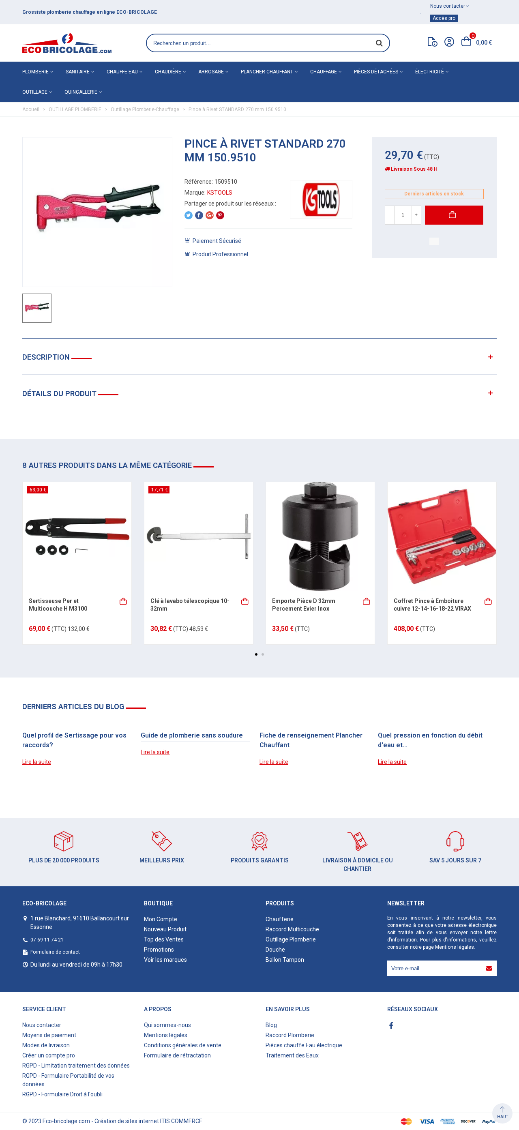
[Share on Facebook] (199, 215)
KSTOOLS (219, 192)
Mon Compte (160, 919)
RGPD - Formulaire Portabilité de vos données (68, 1079)
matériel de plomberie (136, 12)
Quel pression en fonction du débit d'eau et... (430, 740)
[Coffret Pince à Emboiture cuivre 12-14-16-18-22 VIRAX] (442, 536)
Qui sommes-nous (167, 1025)
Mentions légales (454, 947)
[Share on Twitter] (188, 215)
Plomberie (35, 72)
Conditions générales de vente (182, 1045)
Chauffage (323, 72)
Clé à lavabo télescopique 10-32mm (189, 605)
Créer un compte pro (48, 1055)
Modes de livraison (46, 1045)
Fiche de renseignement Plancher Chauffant (311, 740)
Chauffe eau (122, 72)
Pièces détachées (376, 72)
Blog (271, 1025)
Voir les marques (165, 959)
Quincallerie (80, 92)
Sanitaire (78, 72)
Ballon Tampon (285, 959)
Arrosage (211, 72)
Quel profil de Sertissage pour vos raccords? (74, 740)
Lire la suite (36, 762)
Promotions (159, 949)
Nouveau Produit (165, 929)
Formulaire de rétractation (177, 1055)
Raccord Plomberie (290, 1035)
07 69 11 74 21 (47, 940)
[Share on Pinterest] (220, 215)
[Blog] (433, 43)
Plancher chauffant (267, 72)
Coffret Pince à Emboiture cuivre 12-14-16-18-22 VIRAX (432, 605)
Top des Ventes (164, 939)
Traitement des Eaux (292, 1055)
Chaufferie (280, 919)
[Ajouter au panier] (123, 600)
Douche (275, 949)
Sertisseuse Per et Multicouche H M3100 (58, 605)
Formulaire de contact (55, 952)
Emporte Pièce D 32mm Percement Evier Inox (303, 605)
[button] (256, 654)
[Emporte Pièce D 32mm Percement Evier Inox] (320, 536)
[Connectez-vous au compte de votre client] (449, 43)
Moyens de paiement (49, 1035)
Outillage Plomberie (291, 939)
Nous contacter (41, 1025)
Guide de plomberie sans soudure (192, 735)
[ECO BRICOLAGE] (67, 43)
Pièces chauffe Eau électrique (304, 1045)
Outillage (34, 92)
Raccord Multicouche (292, 929)
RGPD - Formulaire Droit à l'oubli (62, 1094)
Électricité (429, 72)
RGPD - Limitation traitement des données (76, 1065)
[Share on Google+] (210, 215)
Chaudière (168, 72)
